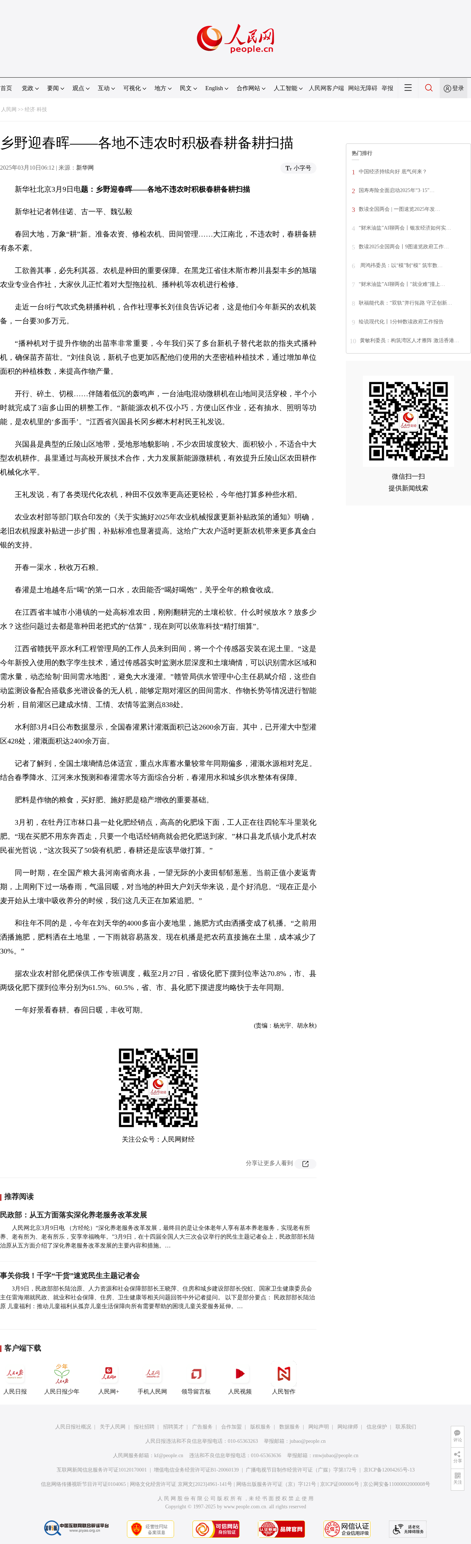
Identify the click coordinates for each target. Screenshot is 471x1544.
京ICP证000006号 (339, 1484)
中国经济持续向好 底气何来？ (393, 171)
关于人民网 (112, 1427)
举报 (387, 88)
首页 (6, 88)
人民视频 (240, 1391)
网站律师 (347, 1427)
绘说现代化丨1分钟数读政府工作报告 (401, 321)
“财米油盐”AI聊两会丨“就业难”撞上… (402, 284)
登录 (458, 88)
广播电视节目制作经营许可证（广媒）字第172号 (301, 1470)
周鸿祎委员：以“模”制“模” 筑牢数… (401, 265)
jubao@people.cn (308, 1441)
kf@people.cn (168, 1455)
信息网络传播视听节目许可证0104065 (83, 1484)
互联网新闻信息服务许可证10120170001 (102, 1470)
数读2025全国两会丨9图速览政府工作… (404, 246)
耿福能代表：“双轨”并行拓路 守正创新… (405, 303)
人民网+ (108, 1391)
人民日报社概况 (73, 1427)
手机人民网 (152, 1391)
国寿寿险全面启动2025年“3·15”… (397, 190)
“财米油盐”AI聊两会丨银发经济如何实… (405, 228)
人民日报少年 (61, 1391)
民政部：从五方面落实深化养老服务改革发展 (73, 1215)
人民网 (9, 109)
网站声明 (318, 1427)
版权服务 (260, 1427)
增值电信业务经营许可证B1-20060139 (196, 1470)
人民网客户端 (326, 88)
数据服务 (289, 1427)
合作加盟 (231, 1427)
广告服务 (202, 1427)
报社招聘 (144, 1427)
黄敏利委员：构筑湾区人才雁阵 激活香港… (409, 340)
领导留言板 (196, 1391)
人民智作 (283, 1391)
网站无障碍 (363, 88)
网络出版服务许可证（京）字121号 (276, 1484)
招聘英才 (173, 1427)
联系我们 (406, 1427)
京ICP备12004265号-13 (389, 1470)
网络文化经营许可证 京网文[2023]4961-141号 (181, 1484)
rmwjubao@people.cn (335, 1455)
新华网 (85, 167)
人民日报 (15, 1391)
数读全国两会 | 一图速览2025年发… (399, 209)
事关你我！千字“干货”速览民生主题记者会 (70, 1275)
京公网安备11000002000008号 (396, 1484)
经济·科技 (36, 109)
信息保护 (376, 1427)
